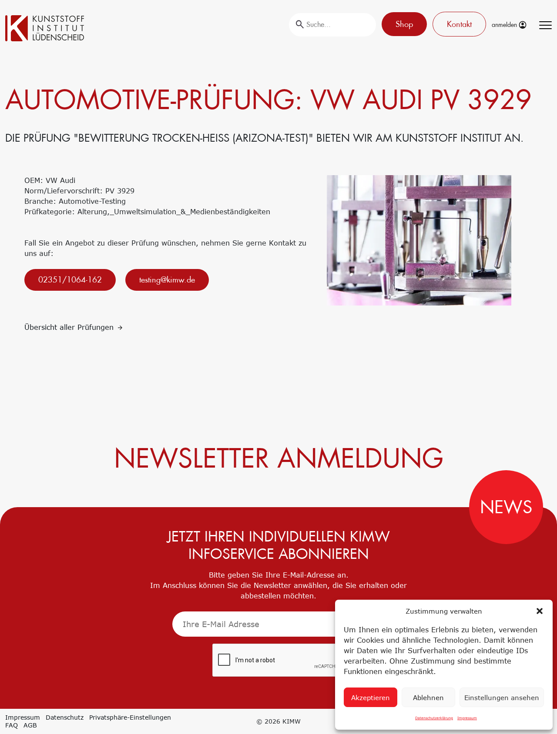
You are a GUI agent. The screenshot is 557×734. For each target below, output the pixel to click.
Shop (404, 24)
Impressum (467, 718)
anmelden (505, 25)
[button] (539, 611)
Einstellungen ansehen (501, 697)
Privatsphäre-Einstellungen (130, 717)
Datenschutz (65, 717)
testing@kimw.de (167, 280)
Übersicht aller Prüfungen (70, 327)
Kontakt (459, 24)
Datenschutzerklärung (434, 718)
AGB (30, 725)
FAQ (11, 725)
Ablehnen (428, 697)
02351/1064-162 (70, 280)
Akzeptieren (370, 697)
